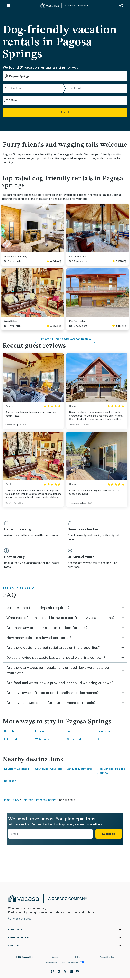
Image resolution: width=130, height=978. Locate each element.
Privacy (78, 957)
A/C (100, 739)
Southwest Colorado (48, 768)
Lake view (104, 731)
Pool (69, 731)
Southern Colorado (16, 768)
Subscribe (108, 833)
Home (6, 800)
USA (16, 800)
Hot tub (9, 731)
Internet (40, 731)
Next (61, 228)
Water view (42, 739)
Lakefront (10, 739)
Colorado (10, 781)
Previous (4, 228)
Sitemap (54, 957)
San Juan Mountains (79, 768)
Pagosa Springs (46, 800)
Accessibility (51, 962)
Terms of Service (106, 957)
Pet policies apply (18, 588)
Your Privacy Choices (70, 962)
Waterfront (73, 739)
